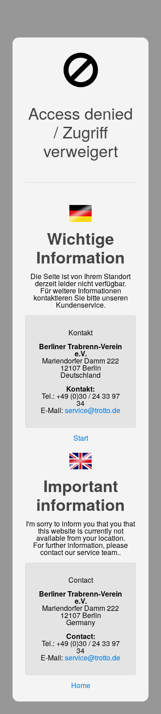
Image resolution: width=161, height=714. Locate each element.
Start (80, 438)
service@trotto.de (92, 410)
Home (80, 685)
